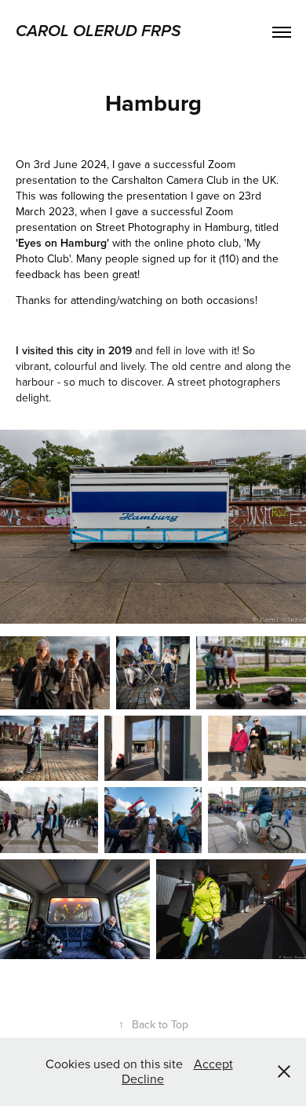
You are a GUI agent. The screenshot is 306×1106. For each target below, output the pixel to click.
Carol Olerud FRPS (98, 31)
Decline (143, 1078)
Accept (213, 1063)
